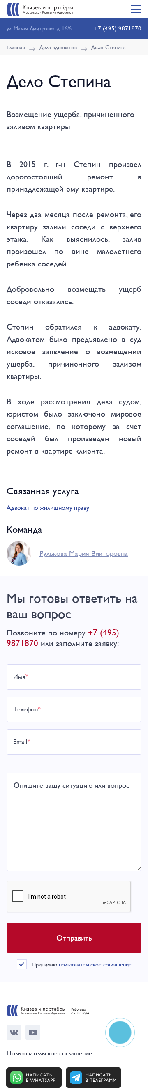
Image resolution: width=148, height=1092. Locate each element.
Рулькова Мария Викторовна (83, 553)
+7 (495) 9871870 (117, 28)
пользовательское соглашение (95, 964)
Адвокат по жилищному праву (48, 508)
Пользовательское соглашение (49, 1053)
